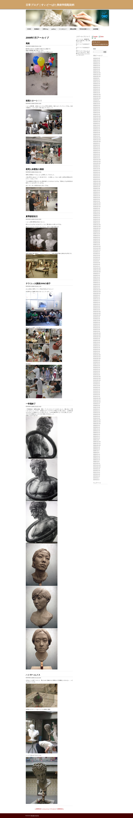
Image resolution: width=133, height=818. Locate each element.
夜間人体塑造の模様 (35, 169)
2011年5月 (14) (96, 389)
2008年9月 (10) (96, 447)
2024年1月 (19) (96, 114)
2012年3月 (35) (96, 371)
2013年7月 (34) (96, 342)
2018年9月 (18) (96, 230)
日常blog (45, 29)
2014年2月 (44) (96, 329)
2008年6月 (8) (96, 452)
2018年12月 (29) (97, 224)
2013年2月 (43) (96, 351)
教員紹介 (36, 29)
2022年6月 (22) (96, 148)
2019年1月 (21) (96, 222)
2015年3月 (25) (96, 305)
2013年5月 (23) (96, 345)
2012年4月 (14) (96, 369)
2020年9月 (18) (96, 186)
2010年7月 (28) (96, 407)
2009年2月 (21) (96, 437)
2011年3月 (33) (96, 392)
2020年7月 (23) (96, 190)
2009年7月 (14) (96, 428)
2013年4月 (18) (96, 347)
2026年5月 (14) (96, 63)
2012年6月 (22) (96, 365)
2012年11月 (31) (97, 356)
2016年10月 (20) (97, 271)
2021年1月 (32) (96, 179)
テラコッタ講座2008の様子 (38, 283)
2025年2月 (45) (96, 90)
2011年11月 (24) (97, 378)
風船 (28, 43)
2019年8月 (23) (96, 210)
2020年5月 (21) (96, 193)
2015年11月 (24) (97, 291)
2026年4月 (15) (96, 65)
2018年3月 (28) (96, 240)
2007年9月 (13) (96, 468)
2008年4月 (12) (96, 456)
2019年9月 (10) (96, 208)
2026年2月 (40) (96, 69)
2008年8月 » (60, 809)
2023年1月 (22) (96, 136)
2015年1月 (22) (96, 309)
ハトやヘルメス (33, 675)
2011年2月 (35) (96, 394)
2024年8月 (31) (96, 101)
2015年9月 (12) (96, 295)
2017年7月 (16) (96, 255)
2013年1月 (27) (96, 352)
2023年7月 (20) (96, 125)
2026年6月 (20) (96, 61)
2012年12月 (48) (97, 354)
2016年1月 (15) (96, 287)
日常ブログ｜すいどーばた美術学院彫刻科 (50, 4)
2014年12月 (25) (97, 311)
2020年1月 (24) (96, 201)
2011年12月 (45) (97, 376)
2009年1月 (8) (96, 439)
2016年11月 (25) (97, 269)
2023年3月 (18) (96, 132)
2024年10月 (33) (97, 98)
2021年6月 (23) (96, 170)
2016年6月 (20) (96, 278)
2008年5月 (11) (96, 454)
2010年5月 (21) (96, 410)
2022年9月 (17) (96, 143)
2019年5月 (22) (96, 215)
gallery (53, 29)
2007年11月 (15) (97, 465)
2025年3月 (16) (96, 89)
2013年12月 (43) (97, 333)
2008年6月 (86, 44)
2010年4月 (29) (96, 412)
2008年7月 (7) (96, 450)
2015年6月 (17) (96, 300)
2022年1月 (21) (96, 157)
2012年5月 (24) (96, 367)
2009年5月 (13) (96, 432)
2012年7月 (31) (96, 363)
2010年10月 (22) (97, 401)
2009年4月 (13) (96, 434)
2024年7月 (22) (96, 103)
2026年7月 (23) (96, 60)
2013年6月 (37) (96, 343)
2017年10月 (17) (97, 249)
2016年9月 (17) (96, 273)
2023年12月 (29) (97, 116)
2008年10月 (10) (97, 445)
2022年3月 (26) (96, 154)
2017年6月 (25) (96, 257)
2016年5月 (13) (96, 280)
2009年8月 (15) (96, 427)
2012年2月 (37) (96, 372)
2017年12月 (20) (97, 246)
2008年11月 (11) (97, 443)
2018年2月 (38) (96, 242)
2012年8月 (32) (96, 362)
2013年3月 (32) (96, 349)
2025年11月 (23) (97, 74)
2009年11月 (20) (97, 421)
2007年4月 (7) (96, 477)
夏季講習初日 (32, 216)
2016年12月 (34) (97, 268)
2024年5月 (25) (96, 107)
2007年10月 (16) (97, 466)
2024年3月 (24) (96, 110)
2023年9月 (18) (96, 121)
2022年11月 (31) (97, 139)
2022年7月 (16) (96, 146)
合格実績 (95, 29)
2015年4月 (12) (96, 304)
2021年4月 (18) (96, 173)
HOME (29, 29)
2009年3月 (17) (96, 436)
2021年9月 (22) (96, 164)
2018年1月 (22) (96, 244)
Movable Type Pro (35, 815)
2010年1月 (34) (96, 418)
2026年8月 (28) (96, 58)
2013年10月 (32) (97, 336)
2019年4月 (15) (96, 217)
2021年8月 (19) (96, 166)
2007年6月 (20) (96, 474)
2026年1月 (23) (96, 70)
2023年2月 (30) (96, 134)
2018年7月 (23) (96, 233)
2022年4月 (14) (96, 152)
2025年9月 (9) (96, 78)
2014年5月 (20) (96, 324)
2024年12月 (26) (97, 94)
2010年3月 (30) (96, 414)
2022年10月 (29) (97, 141)
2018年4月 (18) (96, 239)
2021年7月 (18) (96, 168)
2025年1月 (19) (96, 92)
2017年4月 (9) (96, 260)
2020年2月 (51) (96, 199)
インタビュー (63, 29)
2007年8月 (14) (96, 470)
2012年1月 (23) (96, 374)
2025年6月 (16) (96, 83)
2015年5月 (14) (96, 302)
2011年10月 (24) (97, 380)
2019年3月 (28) (96, 219)
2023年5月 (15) (96, 128)
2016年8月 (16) (96, 275)
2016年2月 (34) (96, 286)
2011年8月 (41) (96, 383)
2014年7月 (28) (96, 320)
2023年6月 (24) (96, 126)
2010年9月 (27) (96, 403)
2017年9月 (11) (96, 251)
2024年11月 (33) (97, 96)
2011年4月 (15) (96, 390)
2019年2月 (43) (96, 220)
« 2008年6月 (38, 809)
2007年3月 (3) (96, 479)
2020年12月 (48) (97, 181)
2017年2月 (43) (96, 264)
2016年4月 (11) (96, 282)
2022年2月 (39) (96, 155)
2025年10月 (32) (97, 76)
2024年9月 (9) (96, 99)
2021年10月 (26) (97, 163)
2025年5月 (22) (96, 85)
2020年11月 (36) (97, 183)
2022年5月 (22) (96, 150)
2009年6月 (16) (96, 430)
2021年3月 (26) (96, 175)
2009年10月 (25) (97, 423)
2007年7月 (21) (96, 472)
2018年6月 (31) (96, 235)
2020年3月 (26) (96, 197)
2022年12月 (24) (97, 137)
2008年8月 (86, 47)
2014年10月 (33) (97, 315)
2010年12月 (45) (97, 398)
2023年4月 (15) (96, 130)
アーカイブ (53, 809)
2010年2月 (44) (96, 416)
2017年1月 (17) (96, 266)
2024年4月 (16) (96, 108)
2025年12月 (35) (97, 72)
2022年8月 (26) (96, 145)
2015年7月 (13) (96, 298)
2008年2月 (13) (96, 459)
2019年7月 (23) (96, 211)
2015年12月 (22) (97, 289)
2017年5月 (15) (96, 258)
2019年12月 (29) (97, 202)
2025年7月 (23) (96, 81)
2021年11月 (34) (97, 161)
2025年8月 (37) (96, 79)
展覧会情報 (73, 29)
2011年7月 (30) (96, 385)
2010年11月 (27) (97, 400)
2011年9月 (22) (96, 381)
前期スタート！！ (34, 101)
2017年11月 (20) (97, 248)
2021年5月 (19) (96, 172)
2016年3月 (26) (96, 284)
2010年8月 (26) (96, 405)
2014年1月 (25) (96, 331)
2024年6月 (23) (96, 105)
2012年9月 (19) (96, 360)
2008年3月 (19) (96, 457)
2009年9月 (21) (96, 425)
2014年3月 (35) (96, 327)
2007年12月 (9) (96, 463)
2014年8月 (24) (96, 318)
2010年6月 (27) (96, 409)
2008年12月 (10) (97, 441)
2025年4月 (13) (96, 87)
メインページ (45, 809)
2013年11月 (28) (97, 334)
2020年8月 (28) (96, 188)
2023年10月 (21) (97, 119)
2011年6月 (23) (96, 387)
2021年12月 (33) (97, 159)
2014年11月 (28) (97, 313)
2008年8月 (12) (96, 448)
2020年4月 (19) (96, 195)
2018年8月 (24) (96, 231)
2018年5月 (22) (96, 237)
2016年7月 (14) (96, 277)
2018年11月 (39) (97, 226)
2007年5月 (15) (96, 475)
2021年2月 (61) (96, 177)
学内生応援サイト (85, 29)
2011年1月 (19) (96, 396)
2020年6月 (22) (96, 192)
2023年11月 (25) (97, 117)
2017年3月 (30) (96, 262)
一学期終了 (31, 404)
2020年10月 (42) (97, 184)
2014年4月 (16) (96, 325)
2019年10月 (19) (97, 206)
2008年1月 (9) (96, 461)
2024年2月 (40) (96, 112)
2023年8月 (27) (96, 123)
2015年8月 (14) (96, 296)
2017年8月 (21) (96, 253)
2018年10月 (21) (97, 228)
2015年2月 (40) (96, 307)
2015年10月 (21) (97, 293)
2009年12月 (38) (97, 419)
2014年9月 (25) (96, 316)
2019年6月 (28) (96, 213)
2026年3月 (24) (96, 67)
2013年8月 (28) (96, 340)
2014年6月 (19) (96, 322)
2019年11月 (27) (97, 204)
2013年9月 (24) (96, 338)
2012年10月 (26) (97, 358)
